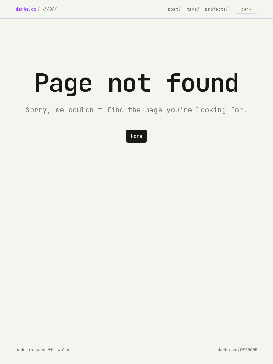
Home (136, 136)
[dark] (246, 9)
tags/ (193, 9)
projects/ (216, 9)
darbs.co (26, 9)
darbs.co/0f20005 (237, 349)
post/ (174, 9)
